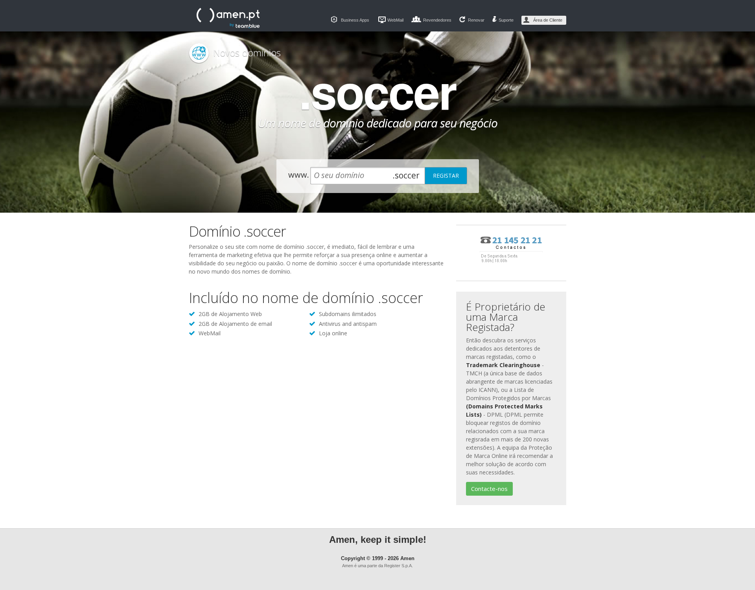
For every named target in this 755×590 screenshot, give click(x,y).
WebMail (395, 20)
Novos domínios (247, 52)
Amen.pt (228, 18)
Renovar (476, 20)
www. (298, 174)
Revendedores (437, 20)
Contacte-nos (489, 489)
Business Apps (355, 20)
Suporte (506, 20)
